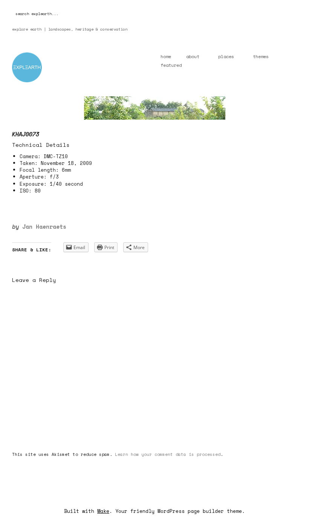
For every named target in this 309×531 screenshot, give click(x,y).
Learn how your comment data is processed (167, 454)
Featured (171, 65)
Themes (261, 56)
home (166, 56)
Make (103, 511)
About (192, 56)
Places (226, 56)
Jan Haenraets (44, 226)
